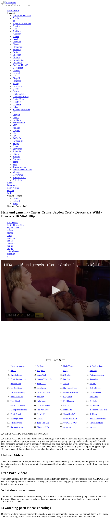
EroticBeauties (16, 414)
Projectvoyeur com (18, 366)
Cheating (17, 55)
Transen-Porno (19, 177)
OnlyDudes (41, 401)
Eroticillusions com (18, 379)
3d (14, 21)
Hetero (16, 198)
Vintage (16, 172)
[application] (55, 290)
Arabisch (17, 31)
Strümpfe (17, 159)
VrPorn (66, 384)
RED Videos (13, 188)
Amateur (17, 26)
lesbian (10, 230)
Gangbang (17, 86)
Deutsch (16, 73)
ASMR (16, 36)
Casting (16, 52)
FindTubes (94, 397)
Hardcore (17, 104)
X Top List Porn (96, 366)
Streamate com (17, 427)
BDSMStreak (95, 388)
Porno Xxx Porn (70, 418)
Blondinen (17, 47)
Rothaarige (18, 141)
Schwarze (17, 148)
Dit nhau (66, 379)
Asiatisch (17, 34)
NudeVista (67, 410)
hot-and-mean (13, 251)
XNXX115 (41, 384)
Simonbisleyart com (98, 418)
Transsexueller (19, 167)
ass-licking (12, 238)
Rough (16, 143)
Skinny (16, 154)
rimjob (10, 248)
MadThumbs (68, 401)
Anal (15, 28)
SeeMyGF (41, 414)
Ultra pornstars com (19, 410)
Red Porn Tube (43, 410)
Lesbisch (17, 120)
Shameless (94, 379)
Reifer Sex (17, 138)
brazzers (10, 243)
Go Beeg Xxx (16, 388)
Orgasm (16, 130)
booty (9, 235)
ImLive (66, 405)
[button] (55, 290)
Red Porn (93, 414)
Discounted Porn (43, 427)
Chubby (16, 57)
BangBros (41, 371)
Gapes (15, 88)
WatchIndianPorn (97, 375)
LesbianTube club (44, 379)
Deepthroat (18, 68)
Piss (14, 133)
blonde (10, 233)
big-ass (10, 240)
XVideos (93, 371)
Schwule (17, 151)
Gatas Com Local (18, 405)
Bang (65, 371)
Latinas (16, 117)
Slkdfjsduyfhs (16, 423)
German (16, 91)
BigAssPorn (94, 405)
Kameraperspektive (21, 109)
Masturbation (19, 122)
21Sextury (67, 375)
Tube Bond (15, 401)
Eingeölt (16, 78)
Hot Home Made (70, 388)
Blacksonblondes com (98, 410)
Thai (15, 164)
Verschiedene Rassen (22, 169)
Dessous (16, 70)
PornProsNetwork (70, 392)
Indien (15, 107)
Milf (15, 125)
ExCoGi (93, 384)
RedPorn (40, 366)
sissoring (11, 254)
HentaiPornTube (96, 423)
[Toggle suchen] (2, 3)
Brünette (17, 49)
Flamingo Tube (17, 418)
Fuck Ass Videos (43, 405)
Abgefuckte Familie (22, 23)
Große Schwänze (20, 96)
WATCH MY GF (70, 423)
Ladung (16, 115)
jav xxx (93, 427)
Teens (15, 162)
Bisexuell (17, 41)
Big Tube (93, 401)
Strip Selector (16, 375)
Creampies (17, 62)
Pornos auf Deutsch (22, 15)
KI (14, 112)
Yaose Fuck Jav (17, 397)
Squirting (17, 156)
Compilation (18, 60)
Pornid (13, 371)
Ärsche (16, 18)
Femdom (17, 81)
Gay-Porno (18, 175)
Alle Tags (17, 180)
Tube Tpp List (43, 423)
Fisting (16, 83)
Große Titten (18, 99)
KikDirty (40, 397)
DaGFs (39, 418)
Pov (14, 135)
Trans (15, 203)
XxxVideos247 (69, 414)
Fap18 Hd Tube (43, 392)
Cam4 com (41, 388)
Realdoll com (16, 384)
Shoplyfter (67, 397)
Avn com (67, 427)
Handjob (17, 102)
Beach (15, 39)
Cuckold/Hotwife (21, 65)
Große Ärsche (19, 94)
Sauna (15, 146)
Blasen (16, 44)
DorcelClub (41, 375)
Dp (14, 75)
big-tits (10, 246)
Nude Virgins (68, 366)
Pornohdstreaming (18, 392)
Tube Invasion (95, 392)
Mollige (16, 128)
